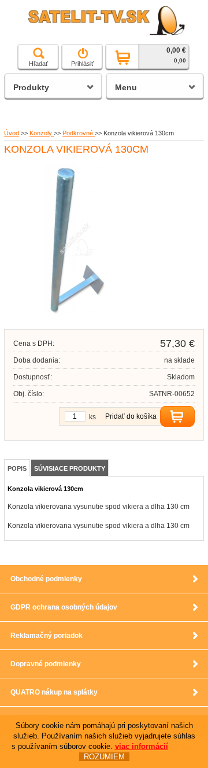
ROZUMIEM (104, 756)
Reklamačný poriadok (46, 636)
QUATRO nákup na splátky (54, 692)
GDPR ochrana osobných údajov (63, 607)
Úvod (11, 133)
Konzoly (41, 133)
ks (92, 417)
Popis (17, 468)
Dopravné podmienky (45, 664)
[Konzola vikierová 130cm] (76, 312)
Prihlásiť (82, 63)
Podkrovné (78, 133)
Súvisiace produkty (69, 468)
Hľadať (38, 63)
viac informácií (141, 746)
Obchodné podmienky (46, 579)
